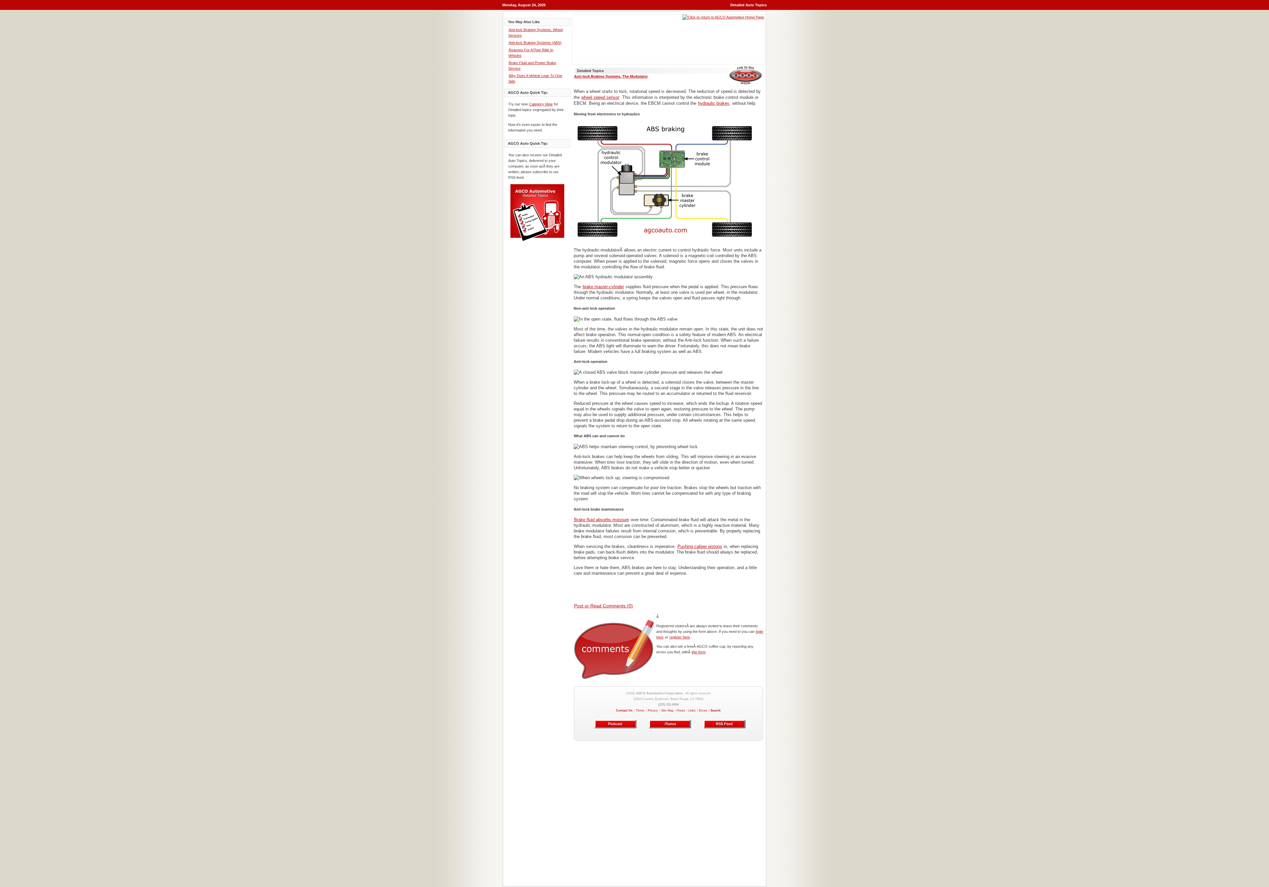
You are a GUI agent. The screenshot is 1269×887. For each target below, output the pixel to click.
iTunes (670, 724)
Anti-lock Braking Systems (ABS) (535, 43)
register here (680, 637)
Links (692, 710)
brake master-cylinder (603, 286)
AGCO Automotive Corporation (659, 693)
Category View (541, 104)
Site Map (667, 710)
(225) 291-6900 (668, 704)
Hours (681, 710)
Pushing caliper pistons (699, 546)
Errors (703, 710)
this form (699, 652)
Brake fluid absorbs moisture (601, 519)
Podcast (615, 724)
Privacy (653, 710)
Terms (640, 710)
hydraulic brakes (713, 103)
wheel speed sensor (600, 97)
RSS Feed (724, 724)
